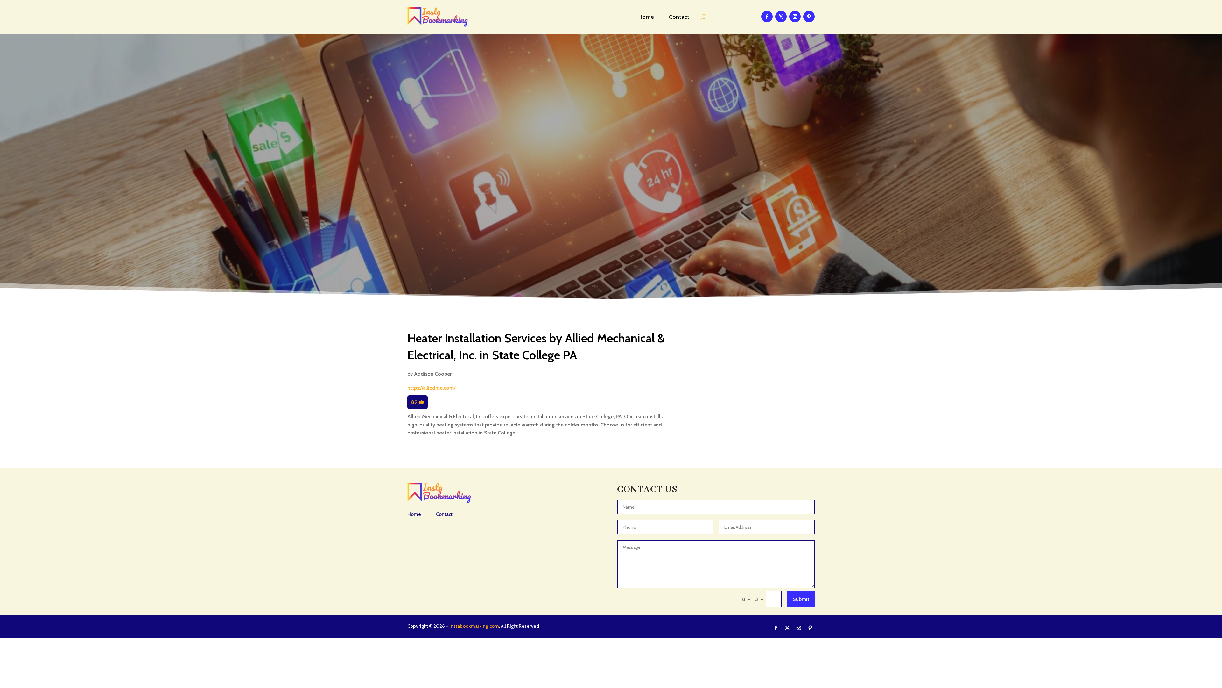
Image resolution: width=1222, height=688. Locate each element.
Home (646, 16)
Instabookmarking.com (474, 626)
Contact (679, 16)
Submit (801, 599)
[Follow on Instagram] (795, 16)
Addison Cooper (433, 374)
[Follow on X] (781, 16)
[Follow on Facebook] (767, 16)
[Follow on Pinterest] (809, 16)
